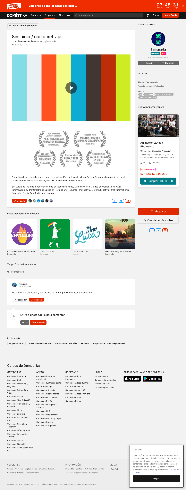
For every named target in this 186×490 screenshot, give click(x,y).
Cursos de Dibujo (44, 386)
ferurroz (23, 284)
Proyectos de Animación (40, 343)
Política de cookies (66, 484)
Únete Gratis (38, 322)
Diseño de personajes (148, 97)
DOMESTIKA (17, 15)
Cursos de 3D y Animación (19, 400)
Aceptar (156, 478)
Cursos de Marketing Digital (48, 418)
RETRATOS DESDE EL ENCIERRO (21, 251)
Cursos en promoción (104, 387)
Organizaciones (80, 473)
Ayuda (101, 469)
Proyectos (49, 15)
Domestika (69, 469)
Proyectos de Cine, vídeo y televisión (72, 343)
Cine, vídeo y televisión (164, 94)
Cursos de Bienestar (16, 444)
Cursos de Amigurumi (46, 425)
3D (141, 94)
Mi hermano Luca (80, 251)
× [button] (183, 5)
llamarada (33, 213)
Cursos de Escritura (16, 414)
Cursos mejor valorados (105, 380)
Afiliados (69, 473)
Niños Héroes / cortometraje (118, 251)
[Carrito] (147, 15)
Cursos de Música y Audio (19, 430)
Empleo (28, 469)
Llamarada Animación (36, 41)
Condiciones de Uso (31, 484)
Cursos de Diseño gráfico (47, 394)
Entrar (155, 15)
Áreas (40, 372)
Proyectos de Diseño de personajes (109, 343)
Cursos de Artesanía (45, 390)
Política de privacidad (49, 484)
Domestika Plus (32, 473)
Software (71, 372)
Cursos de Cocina (15, 440)
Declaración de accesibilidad (86, 484)
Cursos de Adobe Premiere (77, 394)
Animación (148, 94)
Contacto (79, 469)
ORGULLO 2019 (47, 251)
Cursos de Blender (73, 397)
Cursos (10, 469)
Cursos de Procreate (74, 386)
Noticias (88, 469)
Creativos (43, 469)
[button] (68, 15)
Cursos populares (102, 384)
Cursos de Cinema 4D (75, 390)
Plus (61, 15)
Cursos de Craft (14, 380)
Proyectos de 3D (16, 343)
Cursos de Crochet (44, 422)
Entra (25, 322)
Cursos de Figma (73, 401)
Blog (95, 469)
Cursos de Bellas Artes (46, 397)
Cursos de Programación (47, 415)
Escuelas (52, 469)
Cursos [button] (35, 15)
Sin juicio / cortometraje (148, 82)
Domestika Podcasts (15, 473)
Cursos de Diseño (15, 396)
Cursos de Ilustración (16, 376)
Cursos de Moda (14, 410)
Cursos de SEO (43, 411)
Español (114, 469)
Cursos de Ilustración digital (48, 383)
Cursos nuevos (101, 376)
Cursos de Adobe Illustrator (77, 383)
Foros (34, 469)
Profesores (93, 473)
